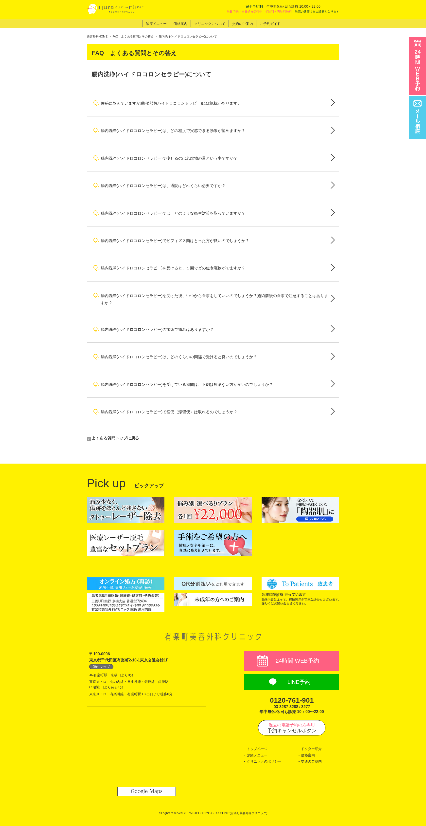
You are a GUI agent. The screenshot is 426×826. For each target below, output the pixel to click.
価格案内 (308, 755)
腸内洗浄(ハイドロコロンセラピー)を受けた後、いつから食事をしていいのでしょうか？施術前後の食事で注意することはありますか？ (210, 298)
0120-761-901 (292, 700)
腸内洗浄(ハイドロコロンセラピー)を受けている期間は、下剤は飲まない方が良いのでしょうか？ (183, 383)
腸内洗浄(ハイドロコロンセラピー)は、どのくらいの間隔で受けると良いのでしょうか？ (175, 356)
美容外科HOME (97, 36)
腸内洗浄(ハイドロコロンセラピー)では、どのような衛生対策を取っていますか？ (169, 212)
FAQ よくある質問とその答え (133, 36)
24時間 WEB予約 (297, 660)
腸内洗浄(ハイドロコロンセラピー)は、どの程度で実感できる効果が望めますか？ (169, 130)
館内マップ (101, 667)
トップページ (257, 749)
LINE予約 (298, 682)
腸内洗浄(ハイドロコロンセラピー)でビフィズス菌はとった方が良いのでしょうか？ (171, 240)
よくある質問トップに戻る (115, 438)
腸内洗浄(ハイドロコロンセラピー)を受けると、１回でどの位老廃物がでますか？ (169, 267)
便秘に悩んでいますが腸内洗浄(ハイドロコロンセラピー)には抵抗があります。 (167, 102)
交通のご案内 (311, 761)
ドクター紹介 (311, 749)
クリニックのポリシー (264, 761)
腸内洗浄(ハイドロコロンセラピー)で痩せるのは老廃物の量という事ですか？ (165, 157)
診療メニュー (257, 755)
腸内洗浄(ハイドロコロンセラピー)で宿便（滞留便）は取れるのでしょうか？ (165, 411)
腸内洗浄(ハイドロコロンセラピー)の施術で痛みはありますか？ (153, 328)
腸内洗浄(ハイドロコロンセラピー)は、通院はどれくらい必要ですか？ (159, 185)
